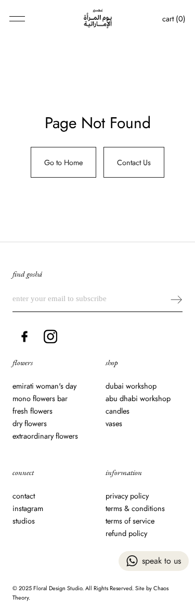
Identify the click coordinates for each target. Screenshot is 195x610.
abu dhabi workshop (138, 398)
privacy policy (127, 496)
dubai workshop (131, 386)
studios (23, 521)
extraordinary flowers (45, 436)
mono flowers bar (40, 398)
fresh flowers (32, 411)
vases (114, 423)
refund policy (126, 533)
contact (23, 496)
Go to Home (63, 162)
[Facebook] (24, 336)
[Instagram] (50, 336)
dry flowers (29, 423)
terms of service (130, 521)
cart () (174, 18)
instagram (27, 508)
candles (117, 411)
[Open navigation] (17, 19)
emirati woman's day (44, 386)
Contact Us (134, 162)
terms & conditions (135, 508)
